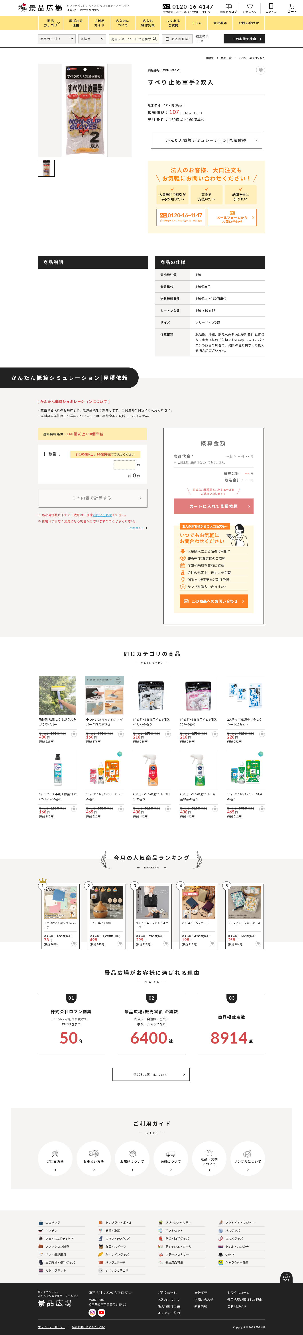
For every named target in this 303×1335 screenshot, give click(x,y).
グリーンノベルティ (178, 1222)
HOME (210, 58)
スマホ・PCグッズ (117, 1238)
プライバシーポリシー (51, 1327)
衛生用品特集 (174, 1262)
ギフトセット (174, 1230)
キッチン (51, 1230)
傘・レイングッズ (117, 1254)
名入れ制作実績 (169, 1306)
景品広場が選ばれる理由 (244, 1299)
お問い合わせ (102, 515)
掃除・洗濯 (112, 1230)
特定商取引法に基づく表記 (88, 1327)
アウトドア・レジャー (240, 1222)
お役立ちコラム (238, 1292)
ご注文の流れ (167, 1292)
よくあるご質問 (169, 1313)
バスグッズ (232, 1230)
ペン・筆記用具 (55, 1254)
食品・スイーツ (115, 1246)
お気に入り (250, 12)
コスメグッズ (234, 1238)
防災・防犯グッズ (177, 1238)
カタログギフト (55, 1270)
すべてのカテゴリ (113, 1270)
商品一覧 (226, 58)
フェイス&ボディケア (59, 1238)
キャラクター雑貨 (237, 1262)
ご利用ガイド (135, 528)
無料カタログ (228, 12)
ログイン (271, 12)
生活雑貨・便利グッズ (60, 1262)
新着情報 (201, 1306)
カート (292, 11)
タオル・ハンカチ (237, 1246)
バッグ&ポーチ (115, 1262)
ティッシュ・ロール (178, 1246)
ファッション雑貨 (57, 1246)
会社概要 (201, 1292)
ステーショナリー (177, 1254)
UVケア (230, 1254)
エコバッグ (52, 1222)
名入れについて (169, 1299)
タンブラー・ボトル (118, 1222)
